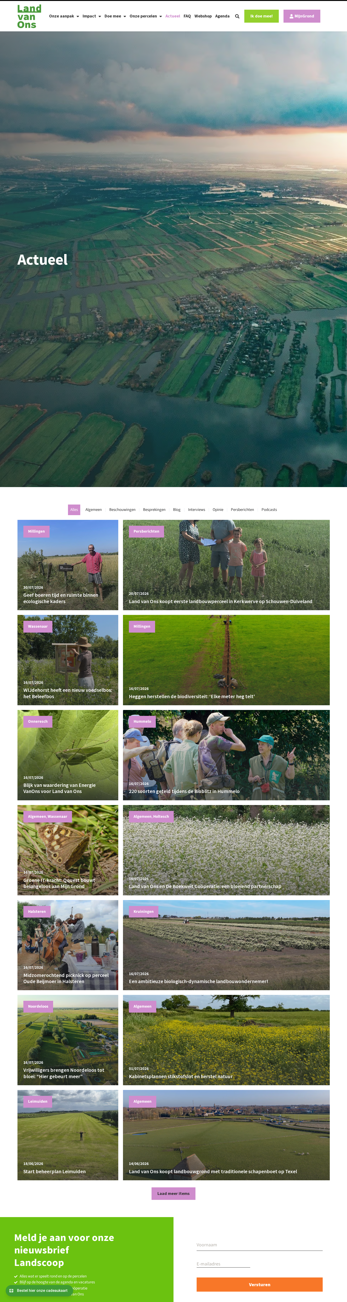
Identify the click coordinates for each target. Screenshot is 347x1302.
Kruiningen (144, 911)
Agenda (222, 16)
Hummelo (142, 721)
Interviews (196, 510)
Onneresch (38, 721)
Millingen (36, 531)
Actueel (172, 16)
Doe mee (113, 16)
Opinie (218, 510)
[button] (237, 16)
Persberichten (242, 510)
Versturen (260, 1284)
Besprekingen (154, 510)
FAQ (187, 16)
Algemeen (93, 510)
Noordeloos (38, 1006)
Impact (89, 16)
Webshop (203, 16)
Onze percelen (143, 16)
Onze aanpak (61, 16)
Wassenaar (38, 626)
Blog (177, 510)
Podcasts (269, 510)
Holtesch (161, 816)
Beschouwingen (122, 510)
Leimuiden (37, 1101)
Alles (74, 510)
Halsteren (37, 911)
